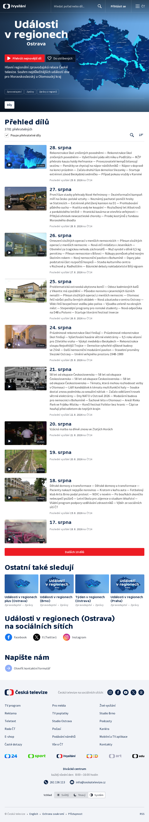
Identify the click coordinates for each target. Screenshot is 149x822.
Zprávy (30, 91)
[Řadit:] (141, 135)
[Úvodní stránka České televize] (26, 692)
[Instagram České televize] (110, 692)
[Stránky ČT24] (11, 757)
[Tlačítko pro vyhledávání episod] (132, 135)
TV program (13, 705)
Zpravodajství (14, 91)
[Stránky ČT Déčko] (92, 757)
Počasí (56, 729)
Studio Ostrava (62, 721)
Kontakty (106, 744)
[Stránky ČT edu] (138, 757)
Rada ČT (10, 729)
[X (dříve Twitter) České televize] (133, 692)
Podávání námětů (63, 736)
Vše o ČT (57, 744)
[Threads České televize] (141, 692)
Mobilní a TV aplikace (113, 736)
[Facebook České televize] (118, 692)
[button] (27, 163)
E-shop (9, 736)
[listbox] (80, 795)
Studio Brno (107, 713)
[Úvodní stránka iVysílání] (18, 6)
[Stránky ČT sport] (37, 757)
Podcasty (106, 721)
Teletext (10, 721)
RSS (142, 814)
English (33, 814)
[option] (63, 795)
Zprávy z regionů (48, 91)
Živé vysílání (107, 705)
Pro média (59, 705)
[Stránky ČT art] (115, 757)
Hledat (99, 6)
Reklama (10, 713)
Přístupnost (75, 814)
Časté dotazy (13, 744)
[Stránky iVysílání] (66, 757)
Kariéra (104, 729)
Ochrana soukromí (53, 814)
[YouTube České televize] (126, 692)
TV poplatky (60, 713)
